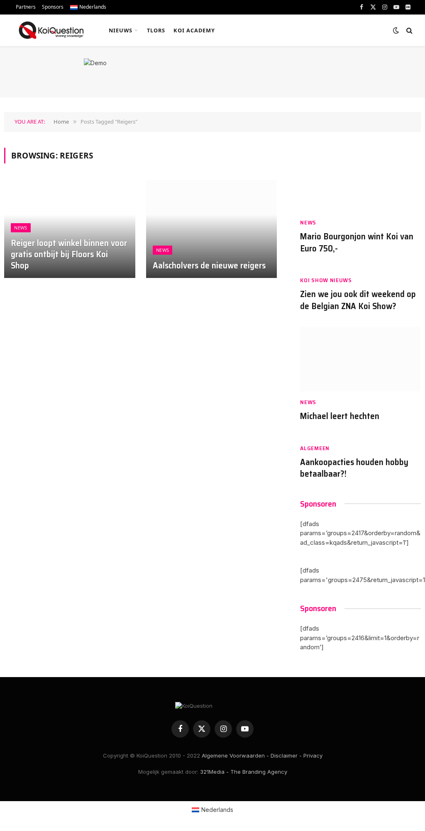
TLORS (156, 30)
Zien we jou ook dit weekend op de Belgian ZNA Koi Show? (358, 300)
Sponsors (53, 6)
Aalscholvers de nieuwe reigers (209, 265)
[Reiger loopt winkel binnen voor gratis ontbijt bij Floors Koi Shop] (69, 229)
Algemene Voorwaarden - (235, 755)
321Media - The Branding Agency (243, 771)
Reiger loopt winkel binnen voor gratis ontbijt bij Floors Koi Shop (69, 254)
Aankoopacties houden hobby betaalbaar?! (354, 468)
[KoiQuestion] (51, 30)
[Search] (409, 30)
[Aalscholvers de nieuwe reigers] (211, 229)
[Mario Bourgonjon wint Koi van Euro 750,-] (360, 180)
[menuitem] (88, 7)
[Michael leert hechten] (360, 359)
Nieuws (120, 30)
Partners (26, 6)
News (20, 227)
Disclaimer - (286, 755)
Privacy (312, 755)
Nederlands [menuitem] (217, 809)
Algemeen (315, 448)
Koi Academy (194, 30)
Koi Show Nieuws (326, 280)
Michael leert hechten (339, 416)
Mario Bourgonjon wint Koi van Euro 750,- (356, 242)
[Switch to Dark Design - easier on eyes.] (396, 30)
